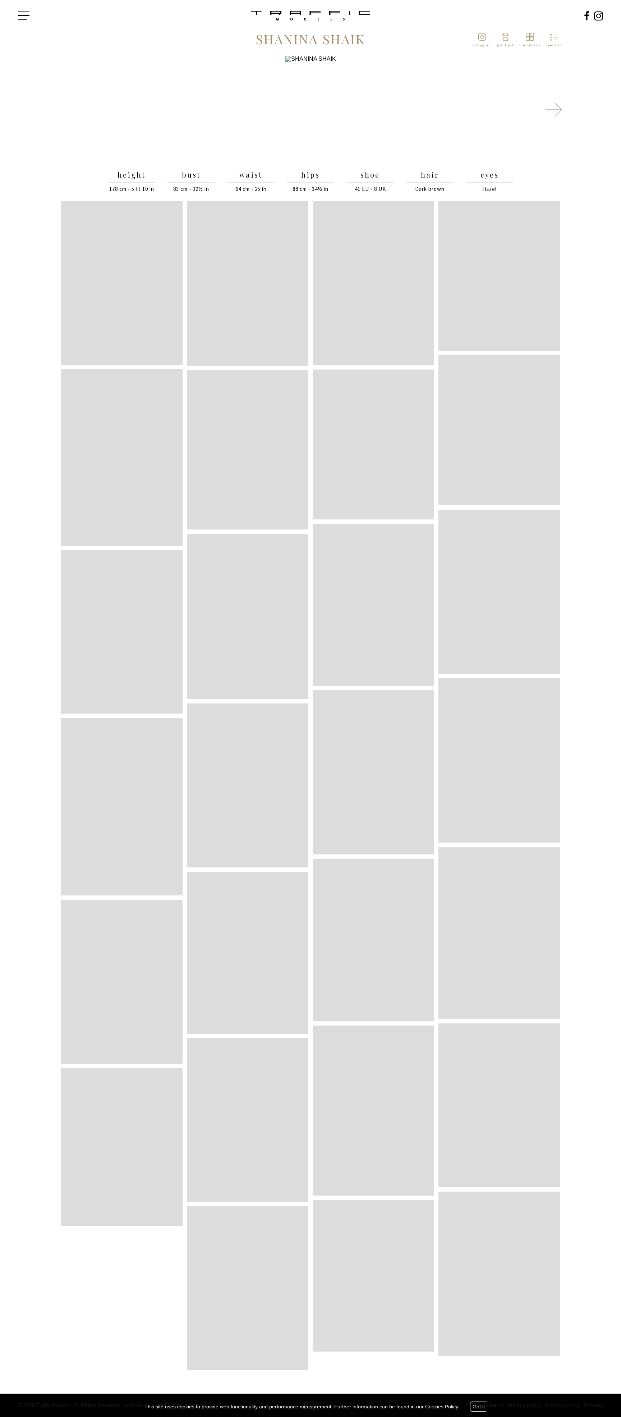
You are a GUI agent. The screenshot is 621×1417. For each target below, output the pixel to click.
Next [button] (553, 109)
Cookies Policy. (442, 1406)
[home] (310, 16)
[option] (310, 110)
